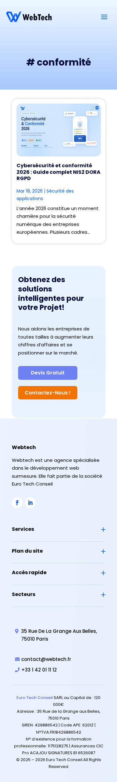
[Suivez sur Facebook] (17, 502)
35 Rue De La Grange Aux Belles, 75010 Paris (59, 635)
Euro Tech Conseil (35, 698)
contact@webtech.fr (46, 659)
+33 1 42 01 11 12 (39, 670)
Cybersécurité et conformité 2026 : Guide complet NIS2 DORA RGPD (58, 172)
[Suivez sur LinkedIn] (30, 502)
